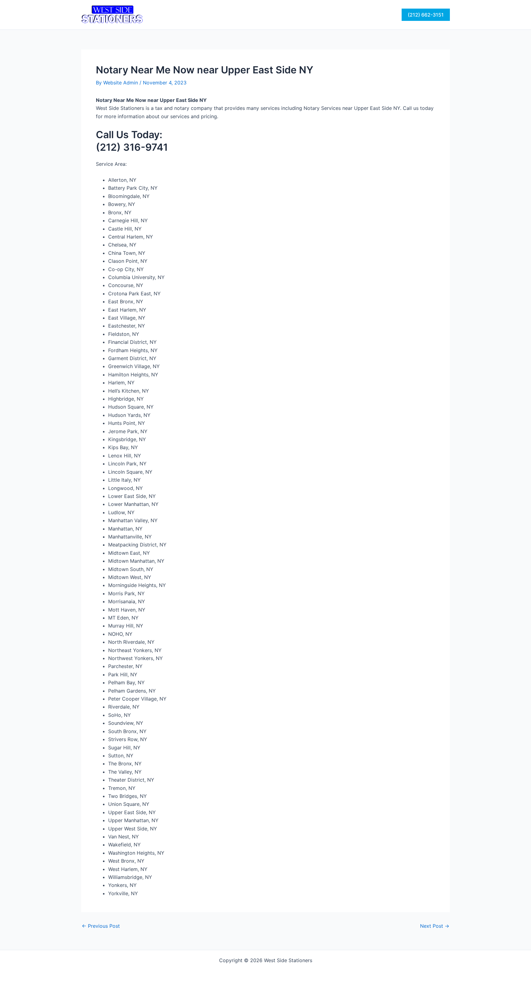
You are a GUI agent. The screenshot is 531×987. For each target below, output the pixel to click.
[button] (426, 15)
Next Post (434, 925)
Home (175, 15)
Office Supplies (296, 15)
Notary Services (250, 15)
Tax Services (207, 15)
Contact (333, 15)
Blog (357, 15)
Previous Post (101, 925)
